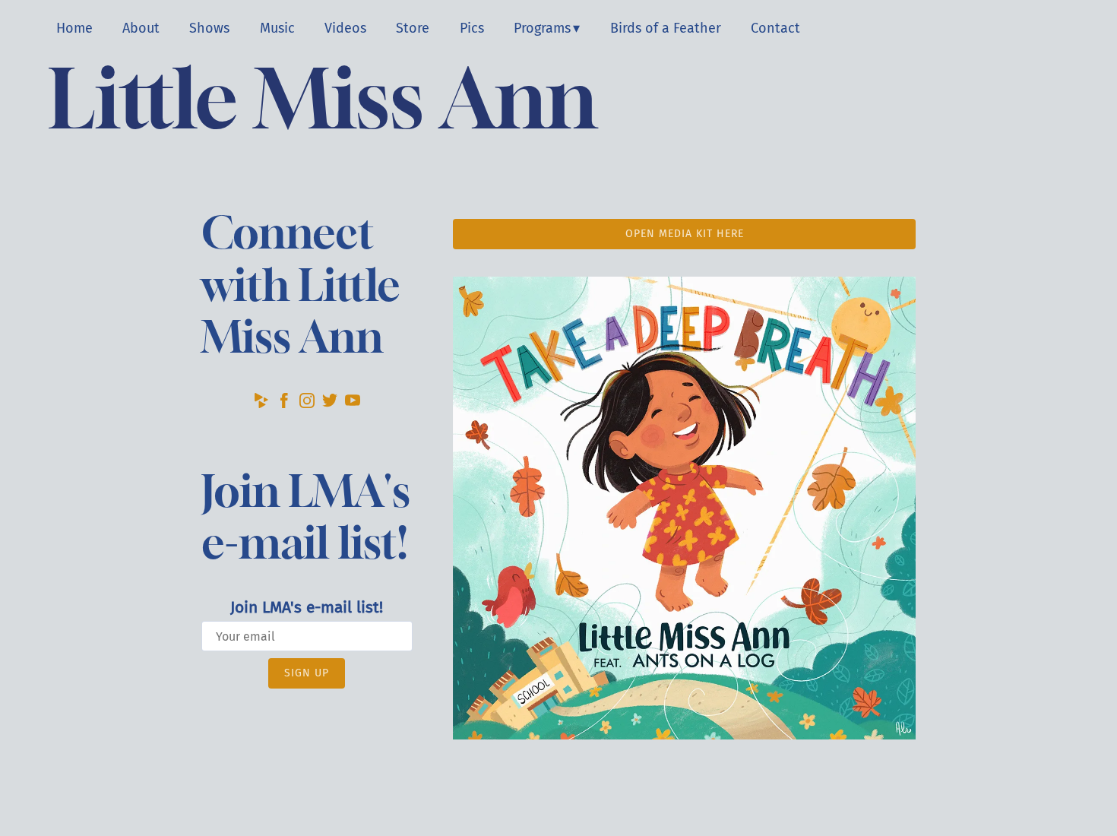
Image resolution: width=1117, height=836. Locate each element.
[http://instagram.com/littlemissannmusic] (307, 403)
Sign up (306, 673)
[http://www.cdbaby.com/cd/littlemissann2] (261, 403)
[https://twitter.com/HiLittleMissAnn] (329, 403)
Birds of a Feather (665, 28)
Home (74, 28)
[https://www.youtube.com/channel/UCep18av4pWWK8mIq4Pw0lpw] (352, 403)
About (141, 28)
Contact (775, 28)
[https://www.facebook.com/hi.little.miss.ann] (284, 403)
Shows (209, 28)
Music (277, 28)
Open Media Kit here (684, 233)
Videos (345, 28)
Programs (542, 28)
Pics (472, 28)
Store (412, 28)
